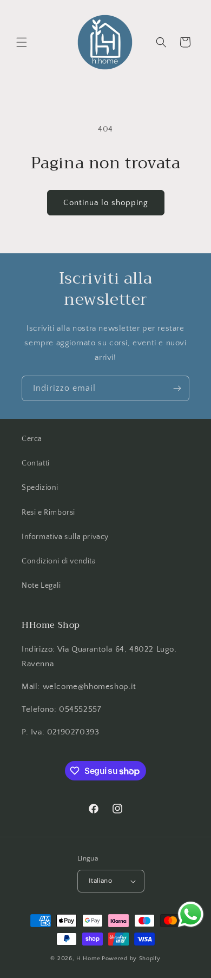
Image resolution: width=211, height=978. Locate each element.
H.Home (88, 958)
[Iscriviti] (177, 388)
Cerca (32, 439)
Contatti (36, 463)
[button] (22, 42)
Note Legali (41, 585)
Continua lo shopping (105, 202)
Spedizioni (40, 487)
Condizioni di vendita (59, 561)
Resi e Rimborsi (48, 512)
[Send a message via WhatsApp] (191, 914)
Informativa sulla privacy (65, 537)
